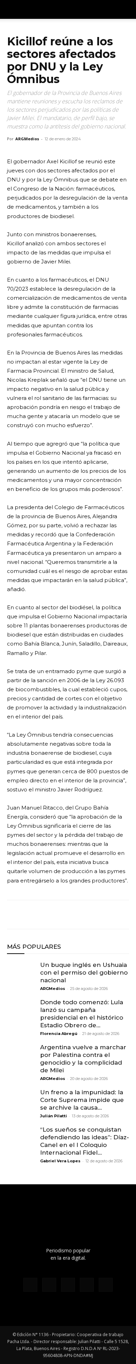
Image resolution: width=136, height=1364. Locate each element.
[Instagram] (49, 1285)
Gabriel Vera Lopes (60, 1160)
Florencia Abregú (58, 1033)
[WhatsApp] (46, 915)
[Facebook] (14, 915)
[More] (94, 915)
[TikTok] (68, 1285)
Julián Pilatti (53, 1115)
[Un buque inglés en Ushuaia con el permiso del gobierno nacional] (21, 975)
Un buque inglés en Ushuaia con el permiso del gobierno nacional (84, 972)
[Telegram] (78, 915)
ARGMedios (27, 138)
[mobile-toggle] (12, 9)
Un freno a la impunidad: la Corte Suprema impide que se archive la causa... (82, 1100)
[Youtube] (106, 1285)
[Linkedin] (62, 915)
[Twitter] (30, 915)
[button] (126, 9)
